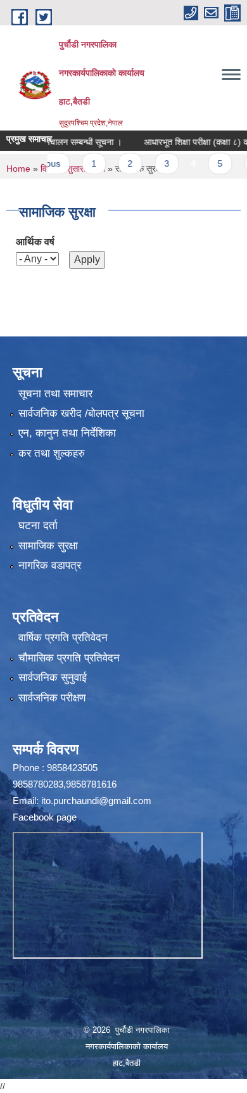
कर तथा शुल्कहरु (51, 453)
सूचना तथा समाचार (55, 394)
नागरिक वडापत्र (49, 565)
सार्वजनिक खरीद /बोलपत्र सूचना (81, 413)
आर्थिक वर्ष (35, 241)
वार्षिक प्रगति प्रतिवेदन (63, 638)
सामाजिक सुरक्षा (48, 546)
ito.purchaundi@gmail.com (96, 800)
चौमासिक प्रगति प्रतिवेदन (69, 658)
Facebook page (45, 817)
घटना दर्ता (38, 526)
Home (18, 168)
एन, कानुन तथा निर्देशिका (67, 433)
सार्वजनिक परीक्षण (52, 698)
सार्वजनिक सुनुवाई (52, 678)
